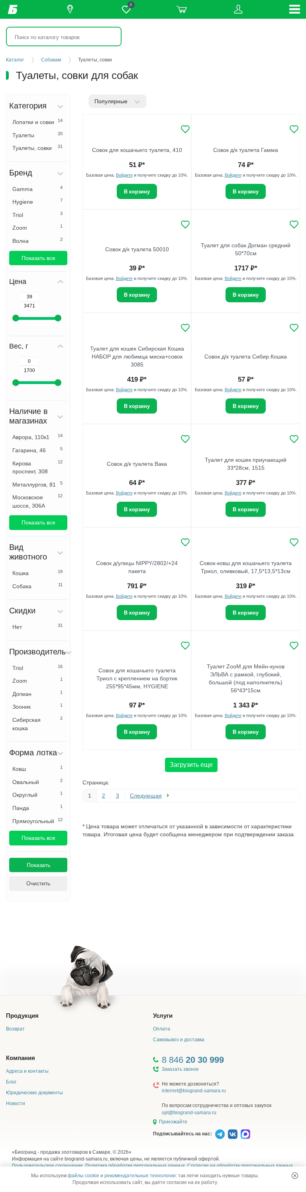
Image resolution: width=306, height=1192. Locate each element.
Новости (15, 1103)
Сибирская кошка (37, 723)
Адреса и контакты (27, 1071)
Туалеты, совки (37, 147)
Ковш (37, 768)
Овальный (37, 781)
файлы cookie (83, 1175)
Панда (37, 807)
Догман (37, 693)
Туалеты (37, 134)
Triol (37, 214)
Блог (11, 1082)
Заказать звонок (180, 1069)
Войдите (124, 175)
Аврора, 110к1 (37, 436)
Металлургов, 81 (37, 484)
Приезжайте (173, 1122)
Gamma (37, 188)
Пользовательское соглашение (47, 1165)
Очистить (38, 883)
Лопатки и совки (37, 121)
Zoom (37, 227)
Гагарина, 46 (37, 449)
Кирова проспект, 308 (37, 467)
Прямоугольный (37, 820)
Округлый (37, 794)
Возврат (15, 1029)
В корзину (137, 192)
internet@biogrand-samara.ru (194, 1090)
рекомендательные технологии (140, 1175)
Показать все (38, 258)
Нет (37, 626)
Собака (37, 585)
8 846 (193, 1060)
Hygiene (37, 201)
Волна (37, 240)
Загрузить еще (191, 764)
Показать (38, 865)
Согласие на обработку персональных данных (240, 1165)
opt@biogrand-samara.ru (189, 1112)
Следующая (146, 795)
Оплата (161, 1029)
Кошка (37, 572)
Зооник (37, 706)
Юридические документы (34, 1092)
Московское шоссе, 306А (37, 501)
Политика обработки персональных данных (135, 1165)
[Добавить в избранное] (185, 129)
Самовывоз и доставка (178, 1039)
